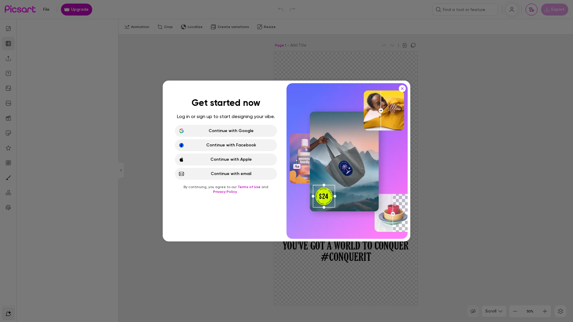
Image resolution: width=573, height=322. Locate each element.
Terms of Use (249, 187)
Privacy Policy (225, 192)
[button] (286, 161)
